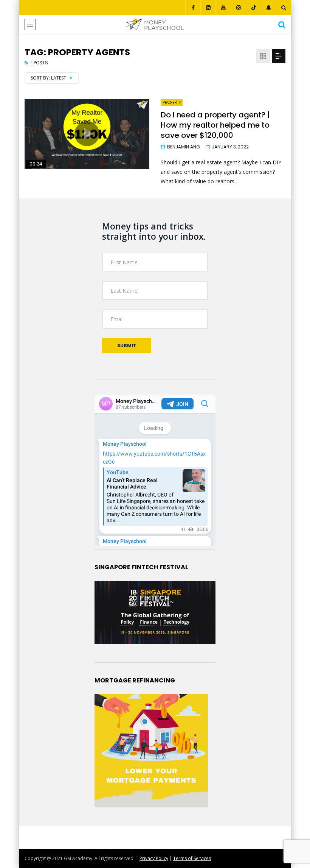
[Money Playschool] (155, 24)
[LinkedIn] (207, 7)
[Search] (283, 7)
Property (172, 102)
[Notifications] (268, 7)
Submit (126, 345)
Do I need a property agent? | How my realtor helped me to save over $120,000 (215, 125)
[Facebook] (192, 7)
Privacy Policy (154, 858)
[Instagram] (238, 7)
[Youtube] (223, 7)
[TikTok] (253, 7)
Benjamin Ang (183, 147)
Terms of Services (192, 858)
